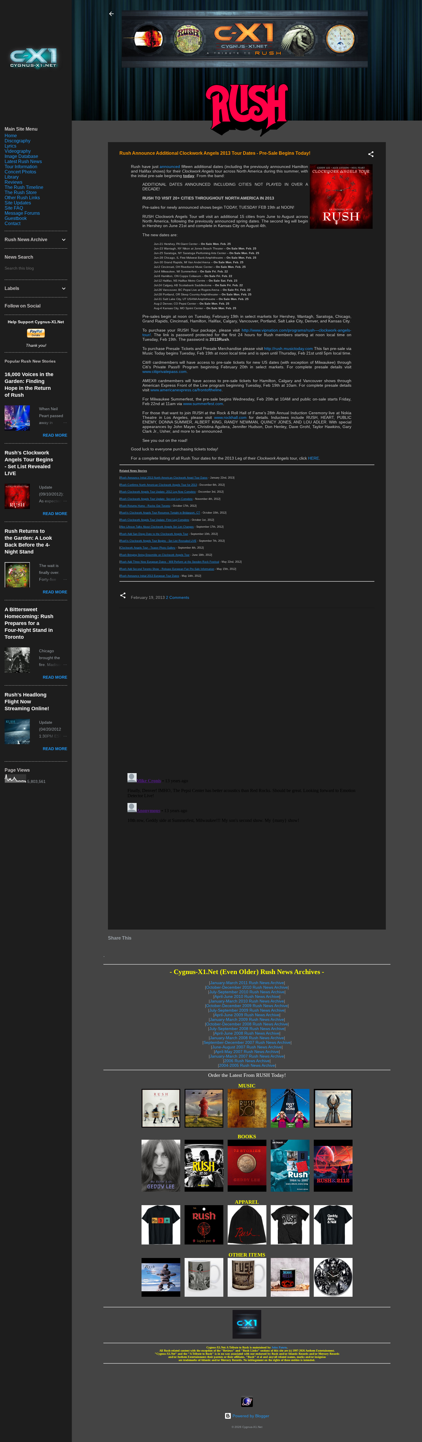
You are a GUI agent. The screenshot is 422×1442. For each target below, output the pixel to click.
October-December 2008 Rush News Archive (247, 1024)
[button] (370, 155)
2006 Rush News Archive (247, 1060)
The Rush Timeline (24, 187)
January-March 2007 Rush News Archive (247, 1056)
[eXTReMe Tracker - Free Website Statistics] (247, 1405)
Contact (12, 223)
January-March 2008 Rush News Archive (247, 1037)
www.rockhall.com (230, 417)
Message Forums (22, 213)
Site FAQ (14, 208)
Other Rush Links (22, 197)
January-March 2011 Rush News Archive (247, 982)
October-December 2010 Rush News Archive (247, 987)
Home (11, 135)
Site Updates (18, 202)
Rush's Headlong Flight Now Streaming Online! (27, 701)
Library (12, 177)
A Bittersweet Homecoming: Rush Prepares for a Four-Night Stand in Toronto (29, 623)
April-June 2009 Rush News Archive (246, 1015)
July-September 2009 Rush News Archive (246, 1010)
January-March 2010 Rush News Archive (247, 1001)
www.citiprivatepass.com (164, 371)
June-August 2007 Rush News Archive (247, 1047)
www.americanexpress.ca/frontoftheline (186, 390)
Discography (17, 140)
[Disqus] (247, 690)
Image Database (21, 156)
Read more (55, 435)
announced (170, 166)
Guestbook (16, 218)
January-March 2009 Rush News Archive (247, 1019)
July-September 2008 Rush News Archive (246, 1028)
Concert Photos (20, 171)
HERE (313, 458)
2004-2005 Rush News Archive (247, 1065)
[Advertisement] (246, 1378)
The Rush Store (21, 192)
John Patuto (279, 1347)
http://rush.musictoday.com (288, 348)
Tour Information (21, 166)
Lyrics (10, 146)
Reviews (13, 182)
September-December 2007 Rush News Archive (247, 1042)
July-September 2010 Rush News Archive (246, 992)
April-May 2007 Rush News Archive (247, 1051)
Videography (18, 151)
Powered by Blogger (250, 1416)
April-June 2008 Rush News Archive (246, 1033)
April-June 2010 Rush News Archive (246, 996)
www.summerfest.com (203, 403)
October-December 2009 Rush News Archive (247, 1005)
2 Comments (177, 597)
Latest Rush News (23, 161)
